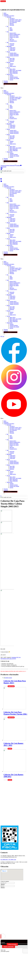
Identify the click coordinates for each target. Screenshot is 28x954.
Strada (11, 30)
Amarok (11, 75)
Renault (8, 62)
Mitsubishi (9, 46)
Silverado (12, 25)
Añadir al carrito (11, 686)
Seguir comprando (9, 946)
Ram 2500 (12, 59)
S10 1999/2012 (13, 22)
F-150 (11, 38)
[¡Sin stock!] (15, 740)
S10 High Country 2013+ (16, 19)
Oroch (11, 65)
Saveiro (11, 79)
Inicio (5, 13)
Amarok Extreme (14, 77)
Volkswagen (9, 74)
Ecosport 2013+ (13, 41)
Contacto (6, 82)
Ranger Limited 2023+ (15, 34)
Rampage (12, 61)
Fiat (7, 26)
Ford (8, 31)
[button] (14, 88)
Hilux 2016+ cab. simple (15, 70)
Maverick (12, 39)
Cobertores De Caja (16, 657)
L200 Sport (12, 50)
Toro (11, 27)
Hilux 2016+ (13, 69)
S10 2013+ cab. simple (15, 21)
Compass (12, 45)
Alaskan (11, 63)
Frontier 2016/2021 (14, 54)
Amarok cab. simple (14, 78)
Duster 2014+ (13, 66)
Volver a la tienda (12, 944)
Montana (12, 23)
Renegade (12, 43)
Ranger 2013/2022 (14, 35)
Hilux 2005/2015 (14, 71)
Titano (11, 29)
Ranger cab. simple (14, 37)
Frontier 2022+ (13, 53)
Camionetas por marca (9, 15)
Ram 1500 (12, 58)
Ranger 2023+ (13, 33)
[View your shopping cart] (1, 169)
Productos (6, 14)
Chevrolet (9, 17)
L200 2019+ (12, 47)
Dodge (8, 57)
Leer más (9, 748)
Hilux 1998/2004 (14, 73)
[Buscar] (4, 85)
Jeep (8, 42)
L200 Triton (12, 49)
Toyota (8, 67)
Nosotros (6, 81)
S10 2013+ (12, 18)
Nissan (8, 51)
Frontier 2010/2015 (14, 55)
